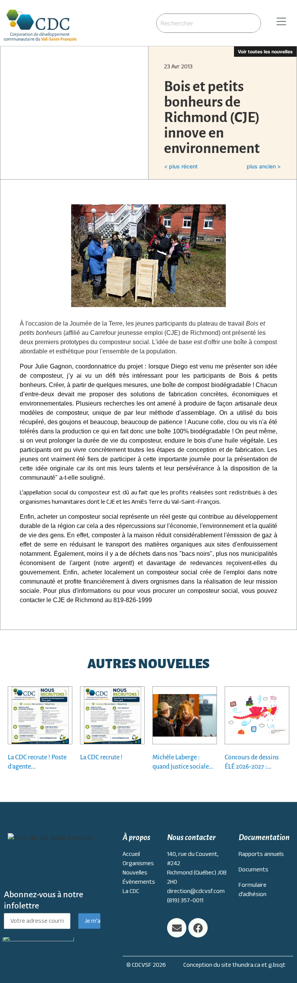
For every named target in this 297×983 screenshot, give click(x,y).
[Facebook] (198, 927)
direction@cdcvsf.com (196, 891)
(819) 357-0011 (185, 900)
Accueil (131, 854)
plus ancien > (264, 166)
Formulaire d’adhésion (252, 889)
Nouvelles (135, 872)
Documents (253, 869)
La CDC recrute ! (101, 757)
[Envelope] (176, 927)
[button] (279, 22)
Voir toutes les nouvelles (265, 51)
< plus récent (181, 166)
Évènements (139, 882)
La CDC (131, 891)
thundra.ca (246, 965)
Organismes (138, 863)
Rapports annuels (261, 854)
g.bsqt (276, 965)
